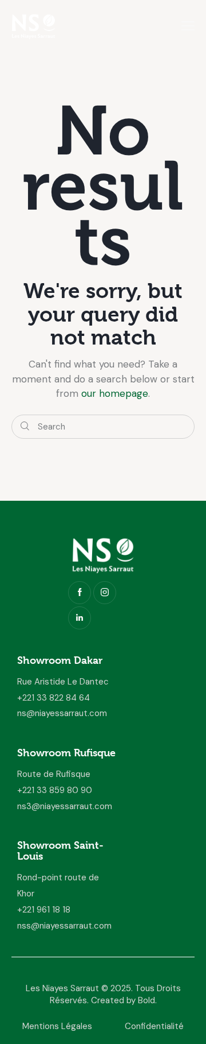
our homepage (114, 393)
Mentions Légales (57, 1026)
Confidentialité (154, 1026)
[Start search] (24, 427)
